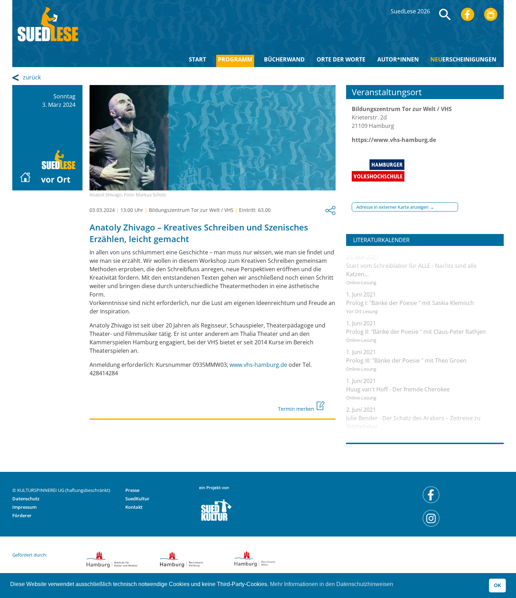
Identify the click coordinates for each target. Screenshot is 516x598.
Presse (132, 490)
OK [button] (497, 585)
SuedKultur (137, 498)
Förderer (22, 515)
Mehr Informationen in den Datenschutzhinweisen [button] (331, 584)
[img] (445, 14)
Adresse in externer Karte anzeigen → (395, 207)
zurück (32, 77)
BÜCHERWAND (284, 59)
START (197, 59)
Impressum (24, 507)
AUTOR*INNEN (398, 59)
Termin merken (297, 408)
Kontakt (134, 507)
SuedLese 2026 (410, 11)
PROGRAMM (235, 59)
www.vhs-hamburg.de (258, 365)
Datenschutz (25, 498)
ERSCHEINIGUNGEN (463, 59)
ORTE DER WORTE (341, 59)
